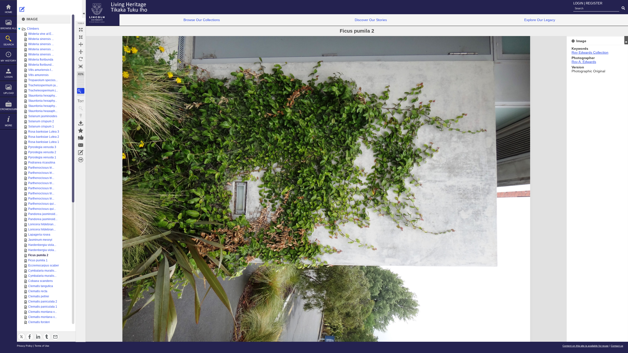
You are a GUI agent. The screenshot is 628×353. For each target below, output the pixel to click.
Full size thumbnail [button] (81, 29)
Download (81, 123)
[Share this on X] (21, 333)
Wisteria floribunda (40, 59)
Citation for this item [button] (81, 160)
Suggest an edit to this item (22, 9)
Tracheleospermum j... (43, 90)
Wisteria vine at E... (40, 34)
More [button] (8, 125)
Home (8, 12)
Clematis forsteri (39, 322)
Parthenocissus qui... (42, 203)
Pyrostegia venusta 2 (42, 152)
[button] (80, 91)
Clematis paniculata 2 (42, 301)
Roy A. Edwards (584, 62)
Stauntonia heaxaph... (42, 111)
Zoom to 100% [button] (81, 66)
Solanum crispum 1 (41, 126)
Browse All (8, 28)
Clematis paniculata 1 (42, 306)
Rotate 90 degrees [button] (81, 59)
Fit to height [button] (81, 51)
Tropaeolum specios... (43, 80)
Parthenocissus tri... (41, 167)
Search (8, 44)
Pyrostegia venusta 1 (42, 157)
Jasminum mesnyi (40, 239)
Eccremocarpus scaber (43, 265)
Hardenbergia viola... (42, 245)
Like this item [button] (81, 137)
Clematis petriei (38, 296)
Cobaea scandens (40, 281)
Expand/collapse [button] (626, 40)
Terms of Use (42, 345)
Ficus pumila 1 (38, 260)
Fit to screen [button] (81, 37)
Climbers (33, 28)
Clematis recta (37, 291)
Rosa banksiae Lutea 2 (43, 137)
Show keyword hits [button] (81, 108)
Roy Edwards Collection (590, 52)
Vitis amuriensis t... (40, 70)
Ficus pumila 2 (38, 255)
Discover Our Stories (371, 20)
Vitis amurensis (38, 75)
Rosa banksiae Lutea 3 (43, 131)
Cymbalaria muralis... (42, 270)
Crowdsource (8, 109)
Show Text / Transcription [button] (81, 101)
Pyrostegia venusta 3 (42, 147)
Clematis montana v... (42, 312)
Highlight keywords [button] (81, 115)
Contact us (617, 345)
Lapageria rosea (39, 234)
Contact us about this (81, 145)
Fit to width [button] (81, 44)
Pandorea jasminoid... (42, 214)
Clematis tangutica (40, 286)
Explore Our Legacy (539, 20)
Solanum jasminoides (42, 116)
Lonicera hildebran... (42, 224)
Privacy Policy (24, 345)
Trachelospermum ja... (43, 85)
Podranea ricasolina (41, 162)
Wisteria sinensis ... (41, 39)
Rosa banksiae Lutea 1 (43, 142)
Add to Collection (81, 130)
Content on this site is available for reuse (586, 345)
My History (8, 60)
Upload (8, 93)
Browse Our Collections (201, 20)
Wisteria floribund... (41, 64)
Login (9, 77)
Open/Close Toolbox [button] (84, 9)
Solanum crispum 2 (41, 121)
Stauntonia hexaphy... (42, 95)
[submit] (623, 8)
